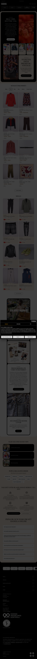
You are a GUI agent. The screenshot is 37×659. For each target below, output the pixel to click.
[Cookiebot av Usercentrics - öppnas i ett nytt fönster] (32, 321)
